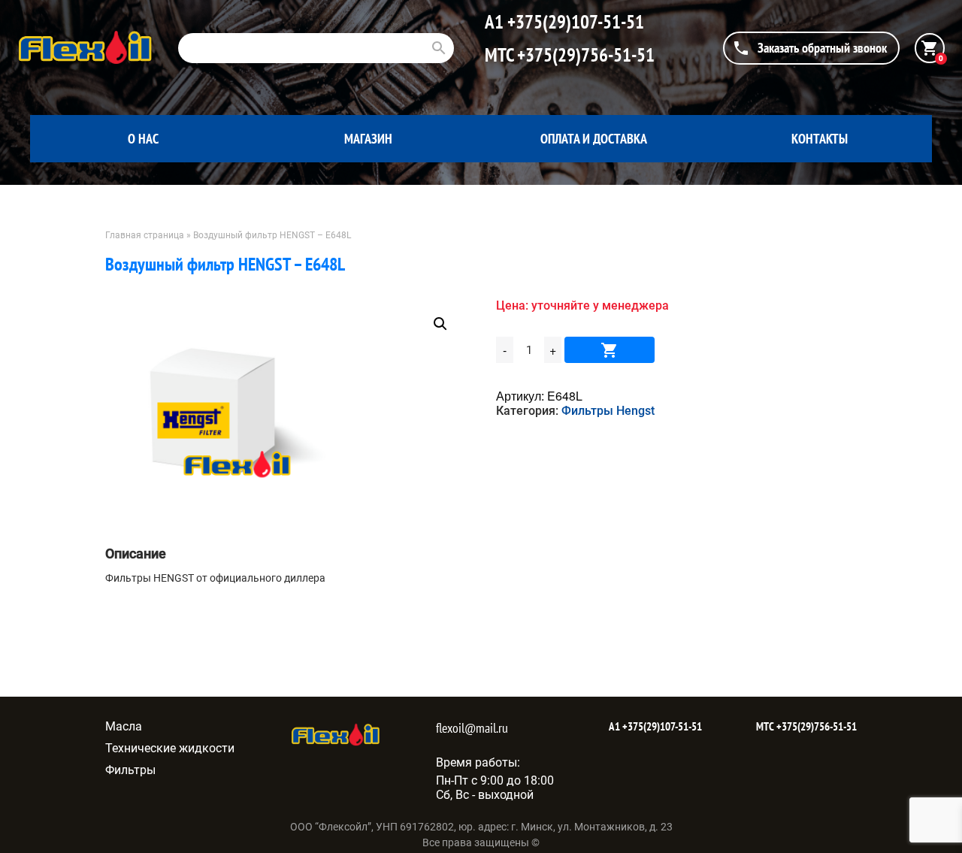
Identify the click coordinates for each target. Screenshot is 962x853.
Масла (123, 726)
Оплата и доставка (593, 138)
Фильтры (130, 770)
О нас (143, 138)
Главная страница (144, 235)
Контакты (819, 138)
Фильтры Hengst (608, 411)
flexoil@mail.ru (472, 728)
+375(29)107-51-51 (574, 22)
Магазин (368, 138)
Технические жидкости (169, 748)
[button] (440, 323)
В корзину (609, 350)
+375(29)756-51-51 (584, 55)
